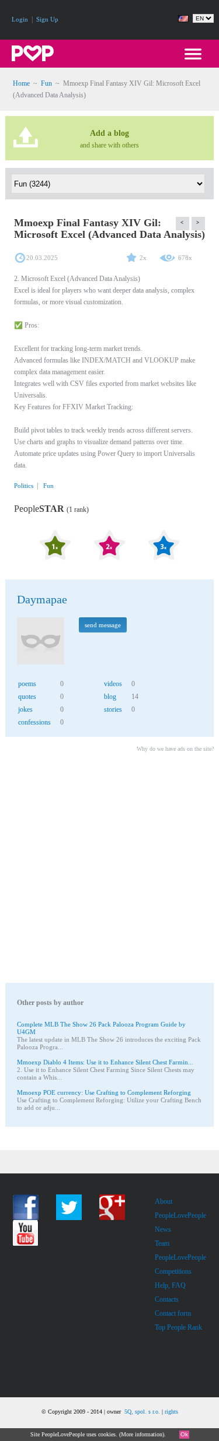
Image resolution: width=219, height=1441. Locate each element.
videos (113, 684)
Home (21, 83)
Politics (23, 485)
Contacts (167, 1299)
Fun (46, 83)
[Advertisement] (109, 869)
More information (141, 1434)
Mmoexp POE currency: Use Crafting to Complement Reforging (104, 1092)
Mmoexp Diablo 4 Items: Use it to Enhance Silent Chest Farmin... (105, 1062)
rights (171, 1411)
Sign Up (47, 19)
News (163, 1229)
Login (20, 19)
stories (113, 709)
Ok (184, 1434)
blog (110, 697)
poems (27, 684)
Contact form (173, 1313)
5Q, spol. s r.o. (142, 1411)
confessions (34, 722)
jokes (25, 709)
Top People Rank (178, 1327)
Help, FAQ (170, 1285)
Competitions (173, 1271)
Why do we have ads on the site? (175, 749)
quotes (27, 697)
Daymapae (42, 599)
